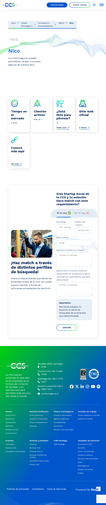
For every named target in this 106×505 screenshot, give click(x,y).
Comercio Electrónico (63, 415)
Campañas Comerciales (15, 451)
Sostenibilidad (60, 422)
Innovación (58, 426)
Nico (72, 23)
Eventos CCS (11, 448)
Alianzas (33, 426)
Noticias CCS (35, 448)
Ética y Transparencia (38, 422)
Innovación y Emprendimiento (45, 24)
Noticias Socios (12, 430)
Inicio (13, 23)
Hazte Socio (11, 415)
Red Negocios (83, 466)
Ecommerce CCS (85, 444)
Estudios (33, 444)
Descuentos (11, 422)
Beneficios (10, 419)
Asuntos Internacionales (64, 430)
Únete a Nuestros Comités (89, 415)
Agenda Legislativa (61, 419)
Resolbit (81, 448)
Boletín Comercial (85, 469)
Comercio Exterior (85, 455)
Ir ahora (83, 127)
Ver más (15, 164)
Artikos (81, 473)
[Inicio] (18, 366)
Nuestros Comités (85, 419)
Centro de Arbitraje (86, 451)
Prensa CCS (34, 464)
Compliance (38, 489)
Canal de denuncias (56, 489)
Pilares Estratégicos (27, 24)
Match (61, 23)
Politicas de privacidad (18, 489)
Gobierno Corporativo (39, 419)
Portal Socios (80, 5)
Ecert (80, 462)
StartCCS (9, 426)
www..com (61, 127)
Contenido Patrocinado (39, 461)
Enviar (67, 327)
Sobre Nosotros (36, 415)
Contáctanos (57, 5)
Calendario (10, 444)
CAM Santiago (59, 444)
